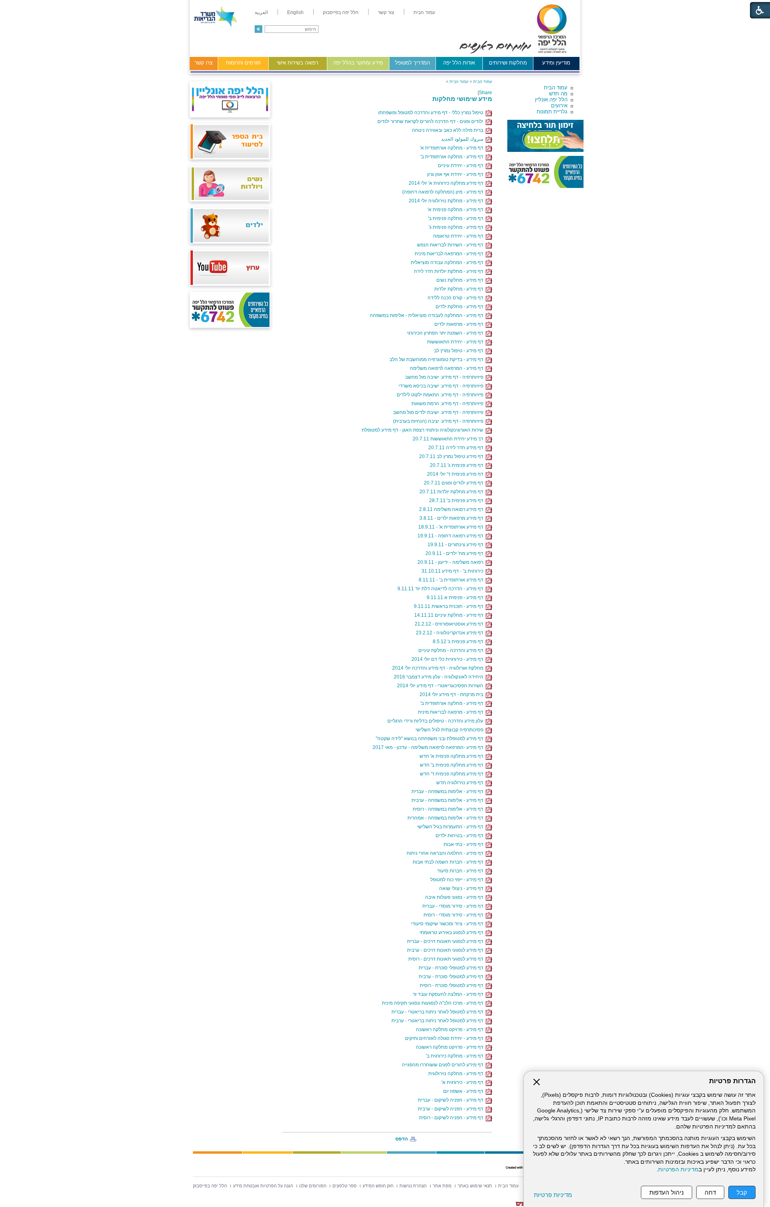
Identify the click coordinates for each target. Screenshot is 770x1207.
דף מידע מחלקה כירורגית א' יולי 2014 (447, 183)
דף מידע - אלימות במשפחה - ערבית (448, 800)
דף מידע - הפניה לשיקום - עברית (452, 1100)
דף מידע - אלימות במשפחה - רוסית (449, 809)
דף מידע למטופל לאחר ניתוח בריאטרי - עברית (438, 1012)
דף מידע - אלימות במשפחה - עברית (448, 791)
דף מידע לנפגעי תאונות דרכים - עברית (446, 941)
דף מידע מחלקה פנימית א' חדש (452, 756)
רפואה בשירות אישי (297, 63)
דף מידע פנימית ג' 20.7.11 (458, 465)
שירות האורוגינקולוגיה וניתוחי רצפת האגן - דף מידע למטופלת (424, 430)
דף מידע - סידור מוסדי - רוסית (455, 915)
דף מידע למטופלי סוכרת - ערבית (452, 976)
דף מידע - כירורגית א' (464, 1082)
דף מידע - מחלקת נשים (461, 280)
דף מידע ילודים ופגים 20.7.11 (455, 483)
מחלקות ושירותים (508, 63)
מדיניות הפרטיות (678, 1170)
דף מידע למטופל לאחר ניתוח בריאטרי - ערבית (438, 1020)
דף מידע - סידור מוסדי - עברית (454, 906)
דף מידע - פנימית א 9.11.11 (456, 597)
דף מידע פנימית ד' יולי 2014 (456, 474)
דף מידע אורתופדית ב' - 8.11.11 (452, 580)
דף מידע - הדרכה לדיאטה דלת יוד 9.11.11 (441, 588)
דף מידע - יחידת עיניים (462, 165)
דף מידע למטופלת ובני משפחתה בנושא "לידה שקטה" (431, 738)
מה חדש (558, 94)
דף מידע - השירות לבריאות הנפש (451, 245)
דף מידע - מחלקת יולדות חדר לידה (450, 271)
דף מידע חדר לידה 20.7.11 (457, 447)
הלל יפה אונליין (551, 100)
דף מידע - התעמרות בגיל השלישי (451, 827)
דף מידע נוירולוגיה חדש (461, 782)
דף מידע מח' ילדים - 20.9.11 (456, 553)
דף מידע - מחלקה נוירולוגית (457, 1073)
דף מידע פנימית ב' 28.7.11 (457, 500)
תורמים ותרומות (243, 63)
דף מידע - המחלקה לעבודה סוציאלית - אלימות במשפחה (428, 315)
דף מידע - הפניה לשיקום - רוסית (452, 1117)
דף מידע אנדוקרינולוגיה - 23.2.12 (451, 633)
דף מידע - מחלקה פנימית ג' (457, 227)
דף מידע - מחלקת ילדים (461, 306)
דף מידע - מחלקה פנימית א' (457, 209)
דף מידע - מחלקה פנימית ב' (457, 218)
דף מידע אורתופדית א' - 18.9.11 (452, 527)
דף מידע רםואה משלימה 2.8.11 (452, 509)
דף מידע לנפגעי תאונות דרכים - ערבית (446, 950)
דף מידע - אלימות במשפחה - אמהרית (446, 818)
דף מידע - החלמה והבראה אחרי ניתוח (446, 853)
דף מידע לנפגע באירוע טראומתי (452, 932)
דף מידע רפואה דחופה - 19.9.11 (451, 536)
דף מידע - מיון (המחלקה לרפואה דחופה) (444, 192)
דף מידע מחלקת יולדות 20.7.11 (452, 492)
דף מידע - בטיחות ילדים (461, 835)
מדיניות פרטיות (553, 1194)
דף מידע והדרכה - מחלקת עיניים (452, 650)
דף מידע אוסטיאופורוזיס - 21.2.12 (450, 624)
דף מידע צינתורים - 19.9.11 (457, 544)
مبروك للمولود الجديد (463, 139)
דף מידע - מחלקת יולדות (460, 289)
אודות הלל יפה (459, 63)
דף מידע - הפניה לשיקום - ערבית (452, 1109)
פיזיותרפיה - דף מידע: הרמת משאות (448, 403)
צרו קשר (204, 63)
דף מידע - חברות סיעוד (461, 871)
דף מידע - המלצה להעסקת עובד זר (449, 994)
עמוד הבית (555, 88)
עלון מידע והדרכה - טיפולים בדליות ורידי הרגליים (436, 721)
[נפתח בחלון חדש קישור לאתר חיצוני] (545, 136)
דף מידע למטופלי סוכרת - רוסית (453, 985)
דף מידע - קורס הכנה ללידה (457, 298)
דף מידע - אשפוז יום (464, 1091)
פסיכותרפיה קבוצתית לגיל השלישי (450, 730)
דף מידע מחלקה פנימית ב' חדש (453, 765)
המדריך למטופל (412, 63)
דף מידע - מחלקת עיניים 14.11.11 (450, 615)
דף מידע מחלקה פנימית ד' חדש (453, 774)
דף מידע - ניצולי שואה (462, 888)
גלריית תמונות (552, 112)
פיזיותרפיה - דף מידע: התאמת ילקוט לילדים (441, 395)
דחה (710, 1192)
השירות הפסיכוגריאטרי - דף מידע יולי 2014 (441, 685)
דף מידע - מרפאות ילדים (460, 324)
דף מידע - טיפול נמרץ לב (460, 350)
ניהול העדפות (666, 1192)
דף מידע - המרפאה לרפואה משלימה (448, 368)
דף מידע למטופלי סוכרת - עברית (452, 968)
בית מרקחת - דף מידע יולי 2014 (452, 694)
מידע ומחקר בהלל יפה (358, 63)
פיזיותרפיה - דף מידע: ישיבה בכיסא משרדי (442, 386)
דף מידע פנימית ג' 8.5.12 (459, 641)
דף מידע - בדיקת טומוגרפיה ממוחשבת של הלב (437, 359)
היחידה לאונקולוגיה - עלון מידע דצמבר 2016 (440, 677)
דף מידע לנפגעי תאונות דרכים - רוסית (447, 959)
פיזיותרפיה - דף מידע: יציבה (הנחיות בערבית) (439, 421)
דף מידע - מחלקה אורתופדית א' (453, 148)
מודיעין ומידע (556, 63)
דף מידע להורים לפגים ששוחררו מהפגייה (444, 1065)
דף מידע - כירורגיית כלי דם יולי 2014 (448, 659)
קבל (742, 1192)
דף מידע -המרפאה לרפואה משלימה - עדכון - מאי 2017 (429, 747)
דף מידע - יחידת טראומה (459, 236)
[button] (258, 29)
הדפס (401, 1139)
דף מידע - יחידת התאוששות (456, 342)
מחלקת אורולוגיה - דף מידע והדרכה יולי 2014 (439, 668)
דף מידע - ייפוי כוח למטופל (458, 879)
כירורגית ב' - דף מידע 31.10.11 (453, 571)
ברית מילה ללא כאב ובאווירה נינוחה (449, 130)
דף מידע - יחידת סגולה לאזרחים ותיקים (445, 1038)
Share (485, 92)
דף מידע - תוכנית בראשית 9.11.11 (450, 606)
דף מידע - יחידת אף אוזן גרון (456, 174)
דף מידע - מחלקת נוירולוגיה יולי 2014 (447, 201)
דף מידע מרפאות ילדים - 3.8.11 (452, 518)
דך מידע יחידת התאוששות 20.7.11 (449, 439)
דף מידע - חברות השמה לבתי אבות (449, 862)
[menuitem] (424, 12)
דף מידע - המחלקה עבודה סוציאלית (448, 262)
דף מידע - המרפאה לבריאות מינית (450, 253)
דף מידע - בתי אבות (465, 844)
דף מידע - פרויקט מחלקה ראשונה (451, 1029)
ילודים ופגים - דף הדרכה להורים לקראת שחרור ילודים (431, 121)
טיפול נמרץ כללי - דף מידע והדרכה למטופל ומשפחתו (432, 112)
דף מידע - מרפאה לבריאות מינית (452, 712)
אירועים (559, 106)
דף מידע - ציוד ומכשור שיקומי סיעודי (448, 923)
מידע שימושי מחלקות (462, 98)
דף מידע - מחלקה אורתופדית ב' (453, 156)
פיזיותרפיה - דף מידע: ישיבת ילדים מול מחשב (439, 412)
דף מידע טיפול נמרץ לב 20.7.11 (452, 456)
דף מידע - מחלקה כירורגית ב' (456, 1056)
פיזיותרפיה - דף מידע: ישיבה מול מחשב (445, 377)
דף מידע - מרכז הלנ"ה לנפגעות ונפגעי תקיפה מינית (434, 1003)
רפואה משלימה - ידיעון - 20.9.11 (451, 562)
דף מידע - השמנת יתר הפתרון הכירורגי (446, 333)
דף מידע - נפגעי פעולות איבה (455, 897)
